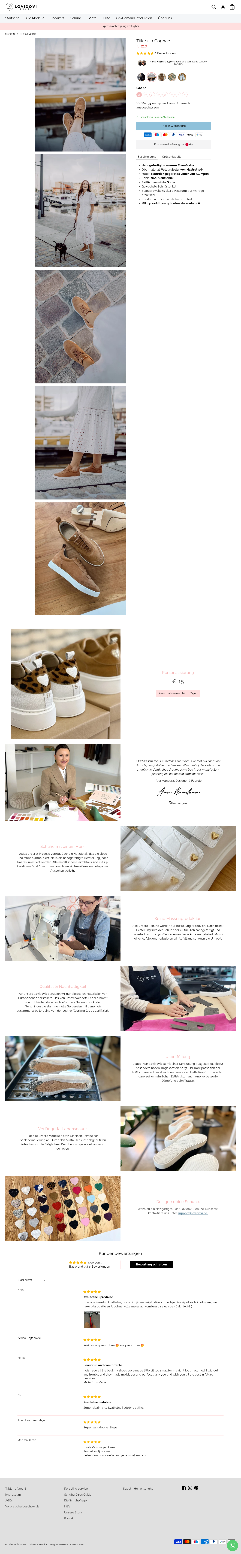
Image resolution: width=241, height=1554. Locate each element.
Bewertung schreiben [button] (151, 1264)
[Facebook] (184, 1488)
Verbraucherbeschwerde (22, 1506)
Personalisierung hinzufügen (178, 693)
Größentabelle (171, 156)
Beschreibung (146, 156)
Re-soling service (76, 1488)
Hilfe (106, 18)
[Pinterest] (196, 1488)
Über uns (165, 18)
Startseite (12, 18)
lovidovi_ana (179, 803)
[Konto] (223, 6)
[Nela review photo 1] (91, 1319)
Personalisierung (178, 672)
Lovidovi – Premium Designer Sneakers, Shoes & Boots (56, 1544)
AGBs (9, 1500)
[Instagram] (190, 1488)
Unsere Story (73, 1512)
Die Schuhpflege (75, 1500)
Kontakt (69, 1518)
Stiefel (92, 18)
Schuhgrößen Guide (77, 1494)
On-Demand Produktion (134, 18)
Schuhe (76, 18)
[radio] (141, 77)
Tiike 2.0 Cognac (28, 34)
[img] (92, 1292)
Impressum (13, 1494)
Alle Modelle (34, 18)
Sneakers (57, 18)
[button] (145, 53)
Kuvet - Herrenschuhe (138, 1488)
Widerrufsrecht (15, 1488)
